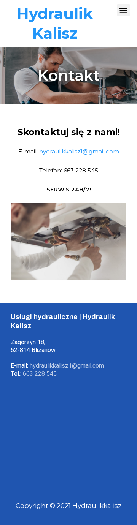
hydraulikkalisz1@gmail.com (79, 151)
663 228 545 (40, 373)
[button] (123, 10)
